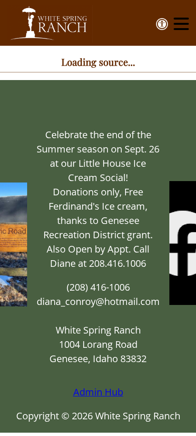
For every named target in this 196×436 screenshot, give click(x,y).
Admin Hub (98, 391)
